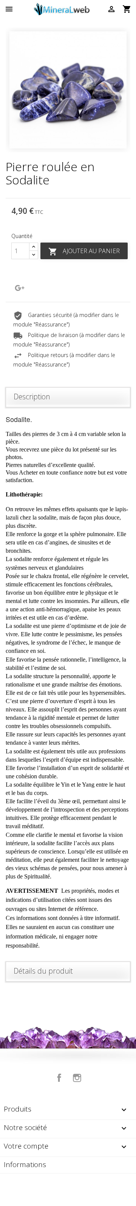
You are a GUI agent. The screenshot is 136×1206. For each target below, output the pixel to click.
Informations (25, 1164)
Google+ (19, 287)
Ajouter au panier (84, 251)
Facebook (59, 1077)
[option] (68, 90)
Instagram (77, 1077)
